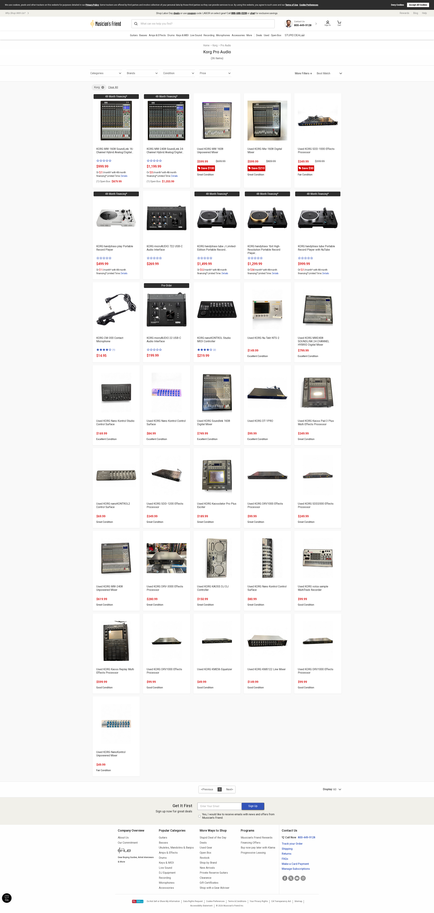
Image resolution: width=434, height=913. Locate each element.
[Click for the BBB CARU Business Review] (137, 901)
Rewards (404, 13)
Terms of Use (291, 5)
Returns (286, 853)
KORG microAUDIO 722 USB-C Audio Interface (165, 248)
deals (176, 13)
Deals (203, 842)
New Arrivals (207, 867)
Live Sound (196, 35)
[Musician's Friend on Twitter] (291, 878)
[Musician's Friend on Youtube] (297, 878)
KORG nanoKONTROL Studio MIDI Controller (214, 339)
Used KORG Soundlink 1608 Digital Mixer (213, 422)
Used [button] (266, 35)
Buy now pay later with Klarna (258, 847)
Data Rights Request (193, 901)
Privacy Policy (92, 5)
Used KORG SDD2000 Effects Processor (315, 505)
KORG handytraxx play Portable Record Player (114, 248)
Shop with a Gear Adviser (214, 887)
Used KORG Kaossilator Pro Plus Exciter (216, 505)
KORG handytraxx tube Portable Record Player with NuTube (316, 248)
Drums (171, 35)
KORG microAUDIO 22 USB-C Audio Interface (164, 339)
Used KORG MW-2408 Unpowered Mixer (109, 588)
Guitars (134, 35)
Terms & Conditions (237, 901)
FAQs (285, 858)
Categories (96, 73)
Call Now (297, 837)
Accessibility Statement (201, 906)
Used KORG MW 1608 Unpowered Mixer (210, 150)
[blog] (136, 851)
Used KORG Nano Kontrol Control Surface (166, 422)
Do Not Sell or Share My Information (163, 901)
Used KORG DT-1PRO (260, 420)
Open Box (205, 852)
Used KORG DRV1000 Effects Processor (265, 505)
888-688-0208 (239, 13)
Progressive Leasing (253, 852)
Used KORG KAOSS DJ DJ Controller (213, 588)
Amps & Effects (157, 35)
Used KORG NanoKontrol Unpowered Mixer (110, 753)
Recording (209, 35)
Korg (215, 45)
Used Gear (206, 847)
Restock (205, 857)
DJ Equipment (167, 872)
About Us (123, 837)
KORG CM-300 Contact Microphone (109, 339)
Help (424, 13)
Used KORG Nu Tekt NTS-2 (263, 338)
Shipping (287, 848)
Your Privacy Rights (259, 901)
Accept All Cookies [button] (418, 5)
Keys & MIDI (182, 35)
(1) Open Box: (103, 181)
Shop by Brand (208, 862)
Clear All (113, 87)
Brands (131, 73)
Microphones (223, 35)
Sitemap (298, 901)
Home (206, 45)
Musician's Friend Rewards (256, 837)
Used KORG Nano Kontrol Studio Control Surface (115, 422)
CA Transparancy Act (281, 901)
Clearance (205, 877)
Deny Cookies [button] (397, 5)
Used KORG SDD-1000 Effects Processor (316, 150)
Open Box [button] (276, 35)
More (249, 35)
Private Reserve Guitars (214, 872)
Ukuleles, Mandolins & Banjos (176, 847)
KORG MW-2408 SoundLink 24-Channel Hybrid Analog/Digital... (165, 150)
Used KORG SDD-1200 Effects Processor (165, 505)
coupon (191, 13)
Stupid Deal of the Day (213, 837)
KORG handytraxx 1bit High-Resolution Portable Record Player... (264, 250)
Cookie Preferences (308, 5)
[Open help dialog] (7, 898)
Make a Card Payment (295, 863)
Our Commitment (128, 842)
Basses (143, 35)
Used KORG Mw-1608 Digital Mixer (265, 150)
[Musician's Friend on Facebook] (285, 878)
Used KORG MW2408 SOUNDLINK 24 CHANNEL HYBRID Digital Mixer (313, 341)
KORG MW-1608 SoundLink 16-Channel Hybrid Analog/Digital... (115, 150)
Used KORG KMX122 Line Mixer (267, 669)
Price (203, 73)
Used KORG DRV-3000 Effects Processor (165, 588)
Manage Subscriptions (296, 868)
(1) (113, 350)
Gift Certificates (209, 882)
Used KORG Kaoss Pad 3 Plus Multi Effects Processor (316, 422)
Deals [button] (259, 35)
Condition (168, 73)
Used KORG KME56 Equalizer (214, 669)
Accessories (238, 35)
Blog (415, 13)
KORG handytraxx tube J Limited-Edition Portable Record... (216, 248)
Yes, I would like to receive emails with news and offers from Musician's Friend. (238, 816)
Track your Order (292, 843)
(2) (214, 350)
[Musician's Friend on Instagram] (303, 878)
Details (124, 176)
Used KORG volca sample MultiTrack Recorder (313, 588)
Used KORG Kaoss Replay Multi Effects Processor (115, 671)
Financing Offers (250, 842)
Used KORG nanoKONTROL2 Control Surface (113, 505)
